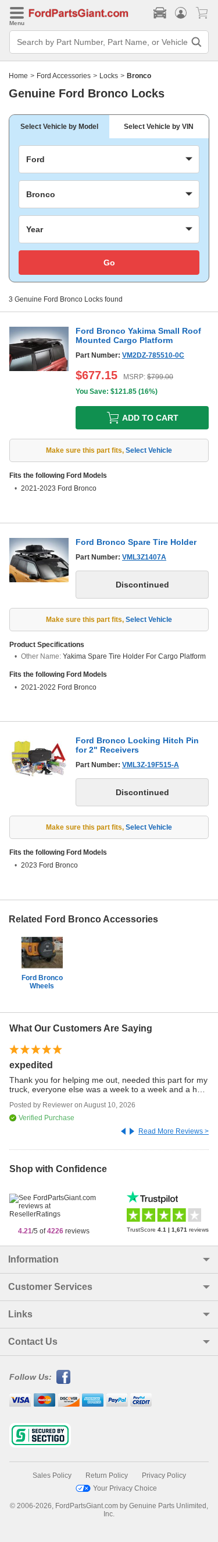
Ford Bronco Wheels (42, 982)
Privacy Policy (164, 1475)
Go (109, 262)
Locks (108, 76)
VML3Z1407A (144, 557)
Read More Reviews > (173, 1131)
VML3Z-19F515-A (150, 765)
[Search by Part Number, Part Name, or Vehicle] (196, 42)
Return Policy (106, 1475)
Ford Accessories (64, 76)
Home (18, 76)
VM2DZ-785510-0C (153, 355)
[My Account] (181, 13)
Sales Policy (52, 1475)
